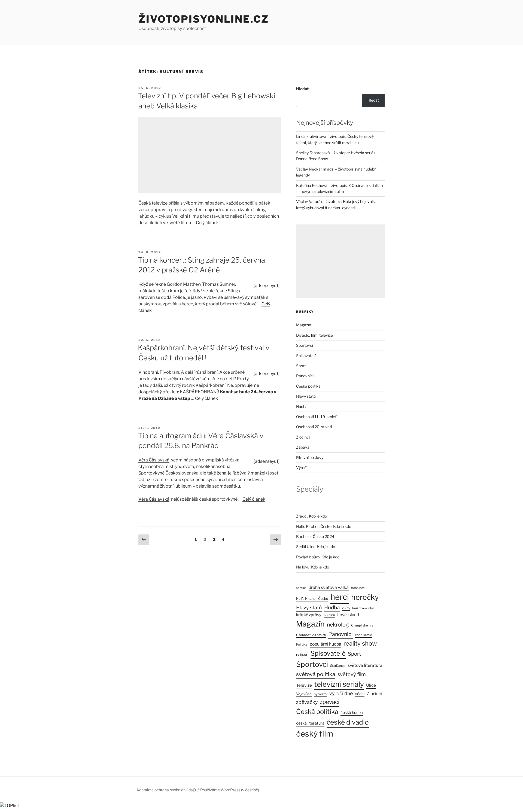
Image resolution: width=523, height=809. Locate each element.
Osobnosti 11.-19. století (316, 416)
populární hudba (325, 644)
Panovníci (305, 375)
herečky (365, 597)
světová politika (315, 674)
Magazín (303, 325)
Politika (302, 644)
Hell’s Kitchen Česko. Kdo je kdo (323, 526)
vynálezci (320, 694)
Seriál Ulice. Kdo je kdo (315, 546)
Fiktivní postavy (309, 457)
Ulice (371, 685)
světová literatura (365, 665)
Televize (304, 685)
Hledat (302, 88)
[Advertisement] (209, 155)
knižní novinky (363, 608)
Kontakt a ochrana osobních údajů (166, 789)
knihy (346, 608)
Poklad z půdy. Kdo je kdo (317, 557)
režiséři (302, 654)
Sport (301, 365)
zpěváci (329, 701)
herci (339, 597)
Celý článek (207, 222)
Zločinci (303, 437)
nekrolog (338, 624)
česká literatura (310, 723)
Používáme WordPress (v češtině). (230, 789)
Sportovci (304, 345)
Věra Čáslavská (153, 460)
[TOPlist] (9, 805)
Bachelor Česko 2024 (315, 536)
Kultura (329, 615)
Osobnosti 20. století (314, 426)
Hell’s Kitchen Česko (312, 599)
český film (314, 733)
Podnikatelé (363, 635)
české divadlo (348, 722)
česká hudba (351, 712)
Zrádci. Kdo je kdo (311, 516)
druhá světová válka (329, 587)
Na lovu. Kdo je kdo (312, 567)
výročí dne (341, 693)
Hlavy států (306, 396)
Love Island (348, 614)
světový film (351, 674)
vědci (359, 693)
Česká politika (308, 386)
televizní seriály (339, 684)
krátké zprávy (308, 614)
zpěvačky (307, 702)
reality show (360, 643)
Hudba (302, 406)
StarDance (337, 666)
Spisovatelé (306, 355)
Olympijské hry (362, 625)
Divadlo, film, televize (314, 335)
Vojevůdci (304, 694)
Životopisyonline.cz (203, 19)
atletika (301, 588)
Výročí (301, 467)
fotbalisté (357, 588)
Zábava (302, 447)
